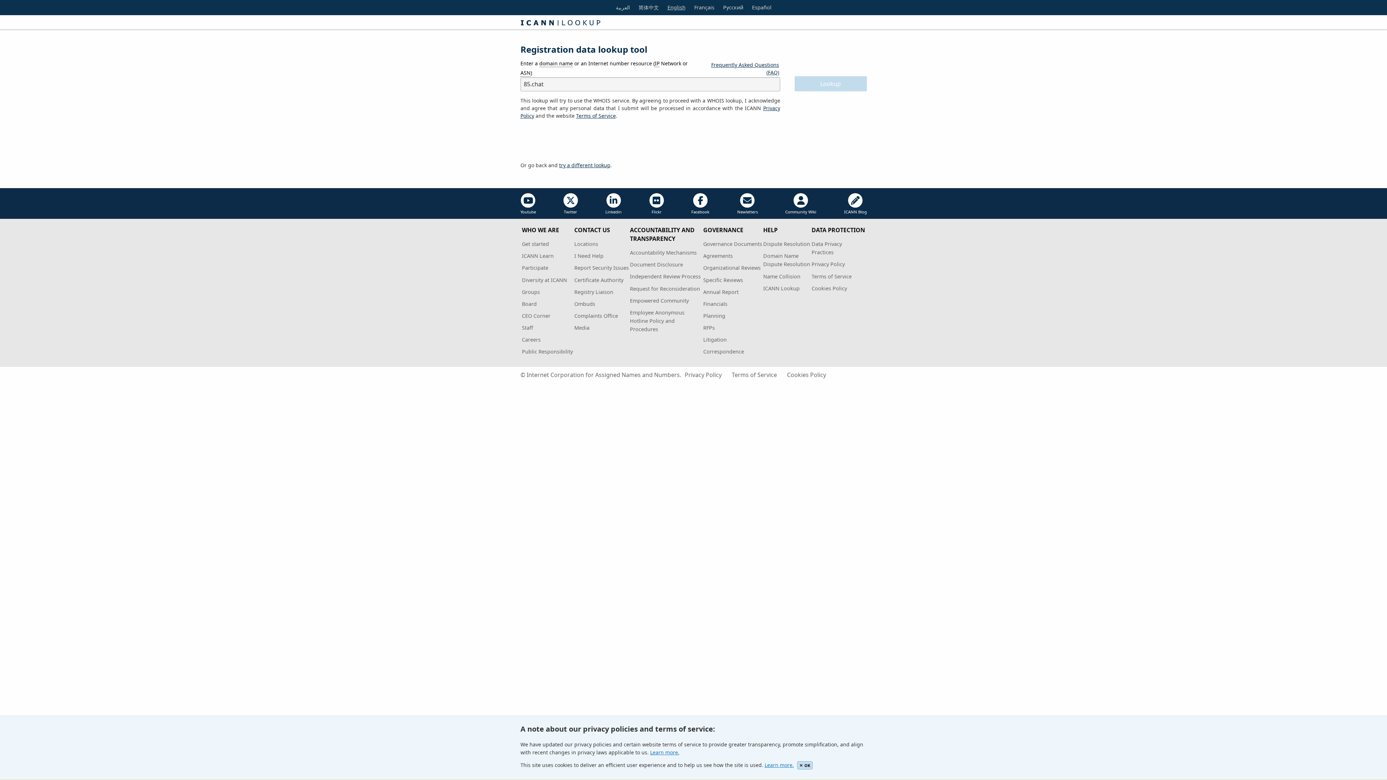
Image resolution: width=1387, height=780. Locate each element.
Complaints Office (596, 315)
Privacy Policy (828, 264)
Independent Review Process (665, 276)
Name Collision (781, 276)
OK (807, 765)
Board (529, 303)
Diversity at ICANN (544, 280)
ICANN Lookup (781, 288)
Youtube (528, 211)
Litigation (715, 339)
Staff (527, 327)
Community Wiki (800, 211)
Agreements (718, 255)
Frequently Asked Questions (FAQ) (745, 68)
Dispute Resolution (786, 243)
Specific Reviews (723, 280)
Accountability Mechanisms (663, 252)
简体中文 (649, 7)
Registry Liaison (593, 292)
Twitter (570, 211)
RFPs (709, 327)
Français (704, 7)
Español (762, 7)
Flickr (657, 211)
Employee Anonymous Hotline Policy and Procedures (657, 321)
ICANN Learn (538, 255)
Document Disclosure (656, 264)
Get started (535, 243)
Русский (733, 7)
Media (581, 327)
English (676, 7)
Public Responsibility (547, 351)
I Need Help (589, 255)
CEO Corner (536, 315)
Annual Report (721, 292)
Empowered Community (659, 300)
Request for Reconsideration (665, 288)
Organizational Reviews (732, 267)
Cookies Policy (829, 288)
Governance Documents (732, 243)
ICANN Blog (855, 211)
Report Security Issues (601, 267)
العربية (623, 7)
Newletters (747, 211)
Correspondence (723, 351)
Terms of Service (832, 276)
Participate (535, 267)
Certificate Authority (598, 280)
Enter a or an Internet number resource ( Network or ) (604, 68)
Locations (586, 243)
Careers (531, 339)
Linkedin (613, 211)
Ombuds (584, 303)
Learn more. (664, 752)
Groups (531, 292)
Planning (714, 315)
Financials (715, 303)
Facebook (700, 211)
